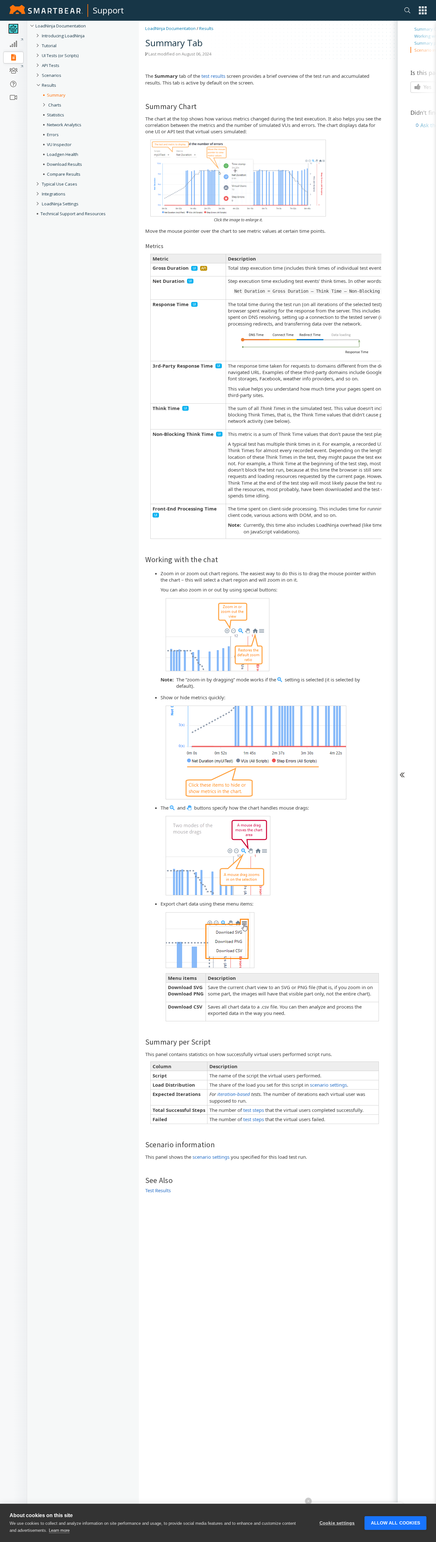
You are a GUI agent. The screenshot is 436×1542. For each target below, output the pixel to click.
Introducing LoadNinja (63, 36)
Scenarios (51, 75)
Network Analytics (64, 125)
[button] (423, 10)
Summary (56, 95)
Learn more (59, 1530)
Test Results (158, 1190)
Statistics (55, 115)
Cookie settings (337, 1523)
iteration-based (233, 1094)
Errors (53, 134)
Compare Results (63, 174)
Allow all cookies (395, 1523)
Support (108, 10)
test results (213, 76)
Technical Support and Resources (73, 214)
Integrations (53, 194)
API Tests (50, 65)
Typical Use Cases (59, 184)
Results (49, 85)
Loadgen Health (62, 154)
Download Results (64, 164)
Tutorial (49, 45)
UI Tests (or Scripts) (60, 55)
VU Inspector (59, 144)
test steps (253, 1110)
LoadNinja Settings (60, 204)
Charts (54, 105)
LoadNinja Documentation (60, 26)
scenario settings (328, 1085)
